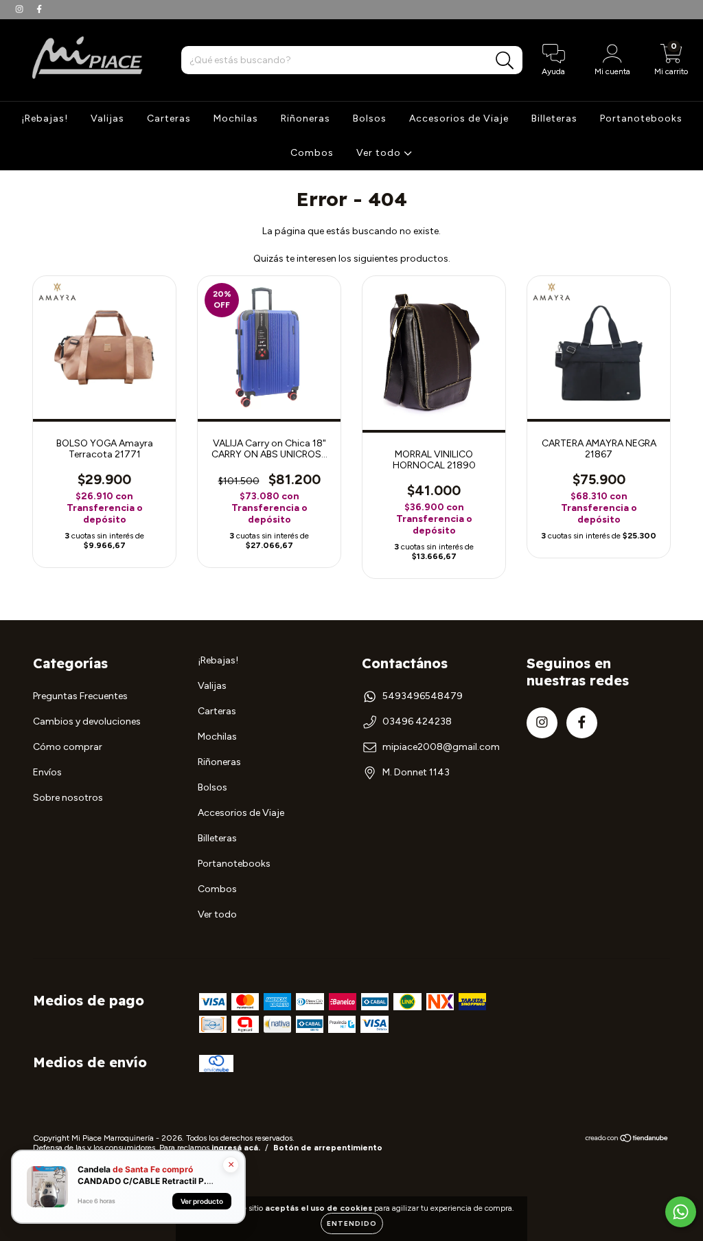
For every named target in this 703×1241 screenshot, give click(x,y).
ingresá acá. (235, 1147)
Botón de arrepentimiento (327, 1147)
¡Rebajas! (44, 118)
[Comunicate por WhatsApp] (680, 1211)
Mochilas (236, 118)
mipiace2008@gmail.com (441, 747)
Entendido (352, 1223)
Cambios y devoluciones (87, 721)
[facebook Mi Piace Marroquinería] (39, 9)
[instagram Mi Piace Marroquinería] (20, 9)
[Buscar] (505, 61)
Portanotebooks (641, 118)
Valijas (107, 118)
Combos (312, 153)
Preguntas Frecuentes (80, 696)
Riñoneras (305, 118)
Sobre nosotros (68, 798)
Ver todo (380, 153)
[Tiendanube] (627, 1140)
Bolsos (370, 118)
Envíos (47, 772)
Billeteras (554, 118)
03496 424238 (417, 721)
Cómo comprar (67, 747)
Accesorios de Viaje (459, 118)
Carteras (169, 118)
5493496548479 (422, 696)
